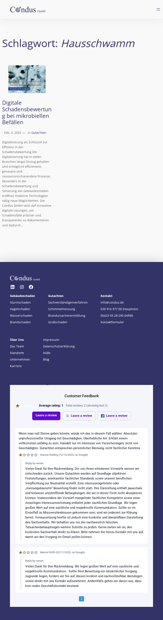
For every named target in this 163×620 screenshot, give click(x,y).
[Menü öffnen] (158, 9)
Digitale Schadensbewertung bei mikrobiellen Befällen (27, 113)
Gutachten (38, 133)
